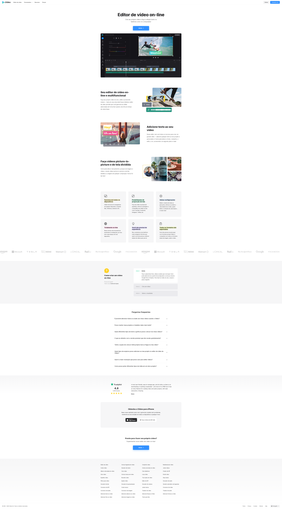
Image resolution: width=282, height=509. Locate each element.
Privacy (249, 506)
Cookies (255, 506)
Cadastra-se (275, 2)
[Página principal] (7, 2)
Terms (243, 506)
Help (266, 506)
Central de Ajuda (114, 283)
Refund (261, 506)
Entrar (266, 2)
